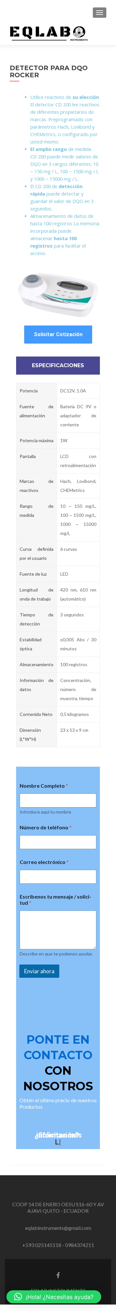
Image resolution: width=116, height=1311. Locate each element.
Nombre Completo (44, 786)
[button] (53, 1296)
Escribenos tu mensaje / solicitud (55, 899)
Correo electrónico (44, 862)
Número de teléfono (46, 827)
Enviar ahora (39, 971)
